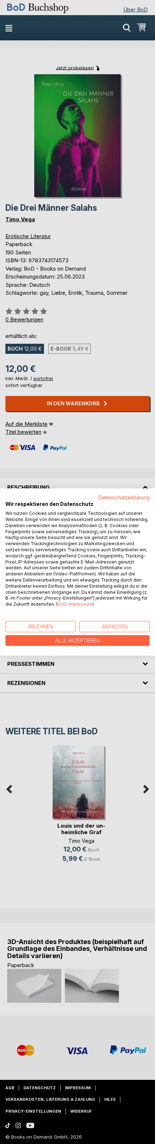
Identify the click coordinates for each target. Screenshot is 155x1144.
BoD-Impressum (74, 604)
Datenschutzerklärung (124, 497)
